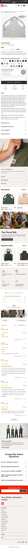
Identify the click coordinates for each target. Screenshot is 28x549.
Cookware (3, 514)
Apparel (3, 519)
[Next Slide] (26, 314)
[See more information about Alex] (25, 329)
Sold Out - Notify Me (14, 82)
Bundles (3, 525)
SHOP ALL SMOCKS (5, 447)
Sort (16, 325)
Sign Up (23, 490)
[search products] (16, 5)
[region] (14, 314)
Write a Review (22, 321)
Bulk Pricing (4, 528)
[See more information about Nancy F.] (25, 382)
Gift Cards (3, 526)
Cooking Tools (4, 517)
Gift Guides (4, 523)
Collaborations (4, 521)
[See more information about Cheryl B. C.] (25, 343)
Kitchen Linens (4, 516)
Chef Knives (4, 512)
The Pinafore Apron (8, 11)
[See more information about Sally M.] (25, 403)
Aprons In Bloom (7, 239)
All (1, 11)
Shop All (3, 530)
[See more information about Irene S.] (25, 360)
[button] (14, 296)
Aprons (15, 11)
